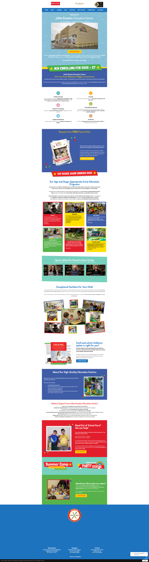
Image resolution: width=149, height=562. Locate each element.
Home (46, 10)
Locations (100, 10)
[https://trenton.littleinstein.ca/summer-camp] (58, 465)
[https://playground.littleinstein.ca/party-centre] (90, 465)
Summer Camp (91, 10)
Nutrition (72, 10)
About (52, 10)
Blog (65, 10)
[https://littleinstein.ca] (79, 3)
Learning (59, 10)
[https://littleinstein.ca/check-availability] (74, 68)
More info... (43, 560)
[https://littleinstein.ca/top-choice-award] (98, 4)
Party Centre (81, 10)
